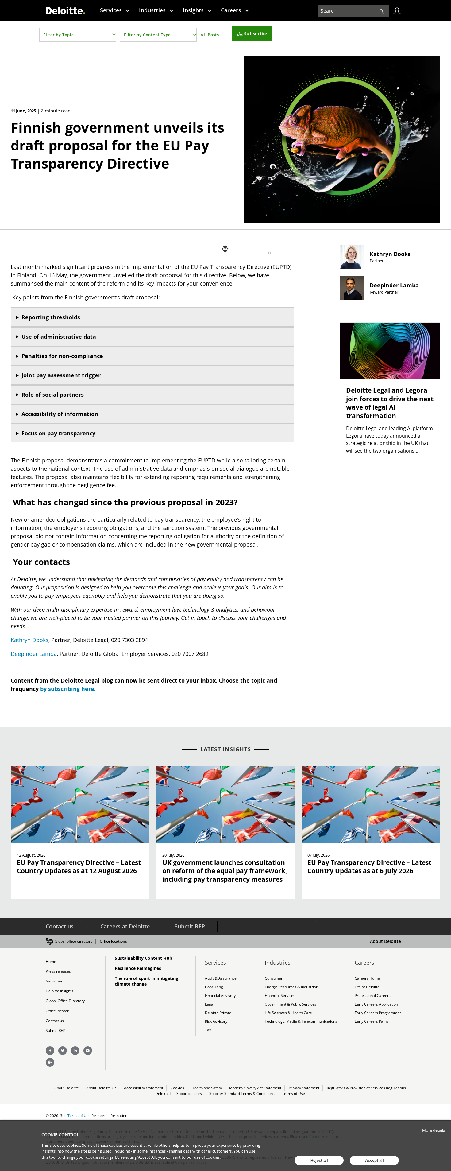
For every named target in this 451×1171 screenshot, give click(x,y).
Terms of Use (293, 1093)
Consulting (214, 987)
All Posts (210, 34)
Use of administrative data (58, 336)
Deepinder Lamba (34, 653)
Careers (231, 10)
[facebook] (280, 249)
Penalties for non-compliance (62, 356)
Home (51, 961)
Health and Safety (206, 1088)
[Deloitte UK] (65, 10)
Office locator (57, 1010)
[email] (224, 249)
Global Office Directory (65, 1000)
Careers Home (367, 978)
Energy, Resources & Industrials (292, 987)
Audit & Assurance (221, 978)
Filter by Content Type (147, 34)
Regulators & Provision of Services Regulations (366, 1088)
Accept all (374, 1160)
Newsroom (55, 981)
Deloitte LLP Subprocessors (178, 1093)
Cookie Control (60, 1135)
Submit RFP (190, 926)
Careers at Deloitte (125, 926)
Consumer (274, 978)
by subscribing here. (68, 689)
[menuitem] (114, 10)
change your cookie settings (87, 1157)
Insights (193, 10)
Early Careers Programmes (378, 1012)
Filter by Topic (58, 34)
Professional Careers (373, 995)
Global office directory (73, 941)
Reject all (319, 1160)
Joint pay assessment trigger (61, 375)
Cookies (177, 1088)
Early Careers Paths (371, 1021)
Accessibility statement (143, 1088)
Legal (209, 1004)
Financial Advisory (220, 995)
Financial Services (280, 995)
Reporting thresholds (50, 317)
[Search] (382, 11)
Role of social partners (52, 395)
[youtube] (87, 1050)
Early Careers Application (376, 1004)
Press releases (58, 971)
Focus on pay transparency (58, 433)
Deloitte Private (218, 1012)
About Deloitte (385, 941)
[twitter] (243, 249)
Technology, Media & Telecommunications (301, 1021)
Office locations (113, 941)
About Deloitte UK (101, 1088)
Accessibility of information (59, 414)
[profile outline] (397, 10)
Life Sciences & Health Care (288, 1012)
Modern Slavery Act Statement (255, 1088)
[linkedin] (261, 249)
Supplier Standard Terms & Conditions (242, 1093)
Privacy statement (304, 1088)
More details (433, 1130)
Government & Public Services (290, 1004)
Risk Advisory (216, 1021)
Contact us (60, 926)
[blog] (50, 1062)
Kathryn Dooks (29, 640)
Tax (208, 1030)
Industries (152, 10)
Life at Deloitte (367, 987)
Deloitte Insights (59, 991)
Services (111, 10)
